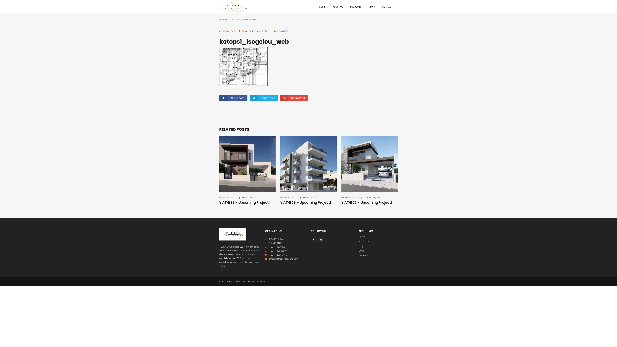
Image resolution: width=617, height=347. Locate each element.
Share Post (237, 98)
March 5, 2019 (310, 197)
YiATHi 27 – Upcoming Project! (366, 202)
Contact (363, 255)
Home (225, 19)
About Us (363, 241)
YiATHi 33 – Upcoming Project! (244, 202)
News (361, 251)
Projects (363, 246)
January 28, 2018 (372, 197)
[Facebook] (314, 240)
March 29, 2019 (252, 31)
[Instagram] (321, 240)
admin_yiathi (230, 31)
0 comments (283, 31)
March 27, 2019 (249, 197)
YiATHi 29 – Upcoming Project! (305, 202)
